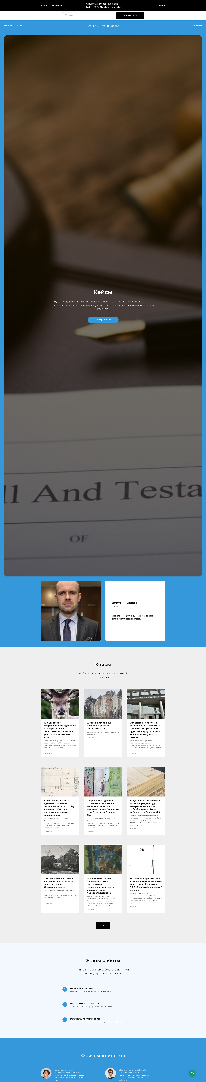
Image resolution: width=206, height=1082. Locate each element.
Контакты (197, 26)
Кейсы (162, 5)
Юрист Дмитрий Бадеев (102, 3)
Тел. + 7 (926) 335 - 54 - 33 (103, 6)
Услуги (44, 5)
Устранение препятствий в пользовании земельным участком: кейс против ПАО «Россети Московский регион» (146, 884)
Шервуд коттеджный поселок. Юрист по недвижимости (99, 725)
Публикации (56, 5)
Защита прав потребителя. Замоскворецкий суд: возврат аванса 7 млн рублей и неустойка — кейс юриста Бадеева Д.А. (146, 806)
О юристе (8, 26)
